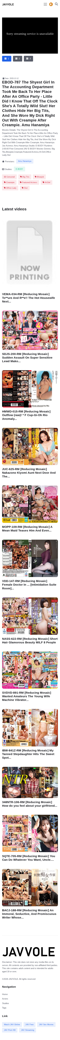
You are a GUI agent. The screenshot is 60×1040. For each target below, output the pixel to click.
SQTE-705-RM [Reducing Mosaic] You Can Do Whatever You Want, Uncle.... (28, 857)
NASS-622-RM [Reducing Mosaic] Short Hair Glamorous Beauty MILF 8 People (30, 640)
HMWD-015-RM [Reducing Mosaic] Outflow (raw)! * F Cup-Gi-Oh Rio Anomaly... (26, 415)
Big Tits (25, 177)
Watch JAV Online (12, 1024)
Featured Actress (29, 182)
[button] (55, 4)
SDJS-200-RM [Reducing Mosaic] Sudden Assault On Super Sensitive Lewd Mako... (27, 357)
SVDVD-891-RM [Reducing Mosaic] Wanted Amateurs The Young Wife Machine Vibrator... (26, 696)
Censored (10, 177)
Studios (5, 1003)
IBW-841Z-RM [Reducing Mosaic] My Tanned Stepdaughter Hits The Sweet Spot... (28, 754)
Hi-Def (47, 182)
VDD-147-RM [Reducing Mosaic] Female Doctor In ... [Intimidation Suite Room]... (29, 584)
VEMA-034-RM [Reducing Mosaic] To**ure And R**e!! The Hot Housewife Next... (28, 298)
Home (5, 994)
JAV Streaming (27, 1030)
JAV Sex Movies (46, 1024)
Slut (25, 188)
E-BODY (19, 169)
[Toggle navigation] (45, 4)
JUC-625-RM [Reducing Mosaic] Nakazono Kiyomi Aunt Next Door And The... (29, 472)
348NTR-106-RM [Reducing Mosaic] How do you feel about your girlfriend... (29, 803)
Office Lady (11, 188)
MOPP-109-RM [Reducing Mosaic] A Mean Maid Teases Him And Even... (27, 528)
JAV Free (29, 1024)
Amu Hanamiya (24, 161)
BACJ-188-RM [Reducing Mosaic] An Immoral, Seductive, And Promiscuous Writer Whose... (29, 913)
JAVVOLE (13, 979)
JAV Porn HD (10, 1030)
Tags (4, 1008)
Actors (5, 999)
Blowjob (40, 177)
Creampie (10, 182)
